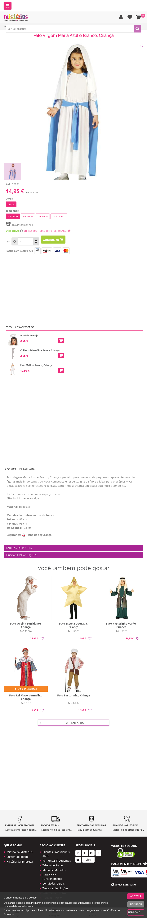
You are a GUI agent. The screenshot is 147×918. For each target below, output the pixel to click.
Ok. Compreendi (71, 121)
